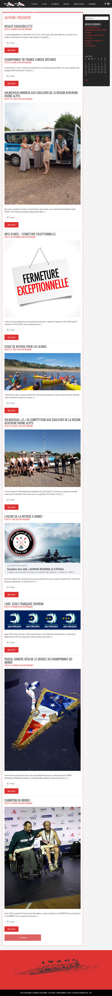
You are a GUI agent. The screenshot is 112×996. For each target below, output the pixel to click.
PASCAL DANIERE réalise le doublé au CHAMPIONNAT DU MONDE (38, 661)
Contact (34, 12)
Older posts (23, 937)
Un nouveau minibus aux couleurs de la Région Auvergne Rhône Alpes (41, 94)
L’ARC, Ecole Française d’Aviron (23, 604)
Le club (44, 4)
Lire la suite (11, 50)
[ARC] (14, 9)
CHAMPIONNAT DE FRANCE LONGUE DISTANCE (30, 59)
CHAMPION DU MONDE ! (17, 800)
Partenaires (92, 4)
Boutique (66, 4)
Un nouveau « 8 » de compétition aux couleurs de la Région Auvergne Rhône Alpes (42, 421)
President (28, 29)
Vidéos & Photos (79, 4)
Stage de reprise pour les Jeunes (25, 346)
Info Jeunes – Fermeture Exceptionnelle (30, 234)
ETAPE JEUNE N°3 (90, 45)
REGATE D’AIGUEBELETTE (18, 26)
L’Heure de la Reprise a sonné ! (23, 516)
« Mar (87, 80)
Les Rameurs (55, 4)
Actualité (34, 4)
